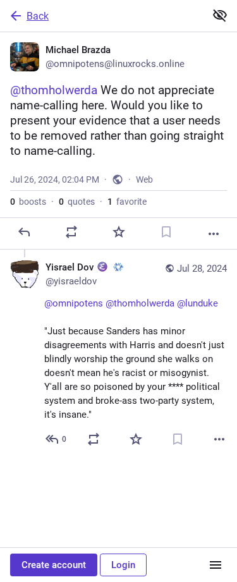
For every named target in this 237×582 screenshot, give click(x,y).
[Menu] (215, 565)
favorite (127, 202)
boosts (28, 202)
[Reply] (24, 231)
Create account (53, 565)
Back (38, 16)
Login (123, 565)
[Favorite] (118, 231)
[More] (213, 233)
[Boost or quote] (71, 231)
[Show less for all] (220, 15)
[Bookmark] (166, 231)
